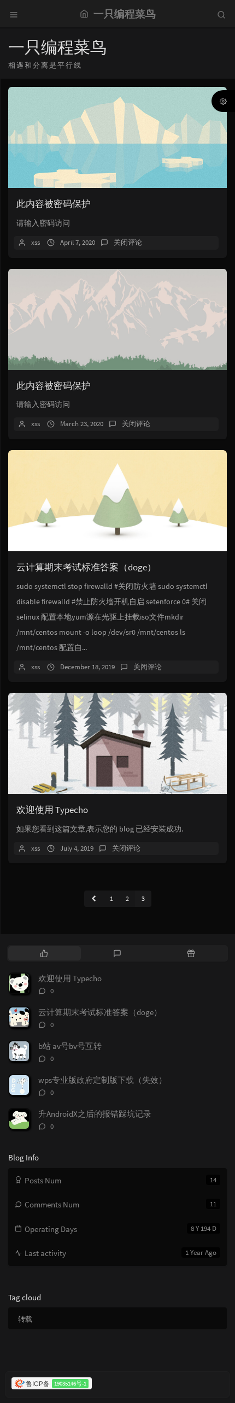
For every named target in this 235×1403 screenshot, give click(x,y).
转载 (25, 1319)
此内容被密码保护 (53, 204)
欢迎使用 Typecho (52, 810)
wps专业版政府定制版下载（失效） (102, 1080)
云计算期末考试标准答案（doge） (86, 567)
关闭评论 (128, 242)
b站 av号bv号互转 (70, 1046)
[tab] (44, 953)
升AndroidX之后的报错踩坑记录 (94, 1114)
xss (35, 242)
